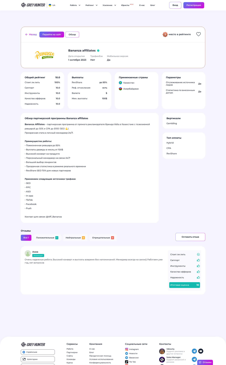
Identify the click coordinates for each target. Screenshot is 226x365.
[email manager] (201, 353)
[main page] (33, 5)
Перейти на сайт (52, 34)
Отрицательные (102, 237)
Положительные (46, 237)
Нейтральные (75, 237)
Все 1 (26, 237)
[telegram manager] (194, 353)
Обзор (72, 34)
